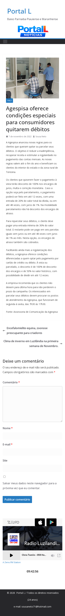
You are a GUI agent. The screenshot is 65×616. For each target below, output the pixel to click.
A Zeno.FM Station (12, 562)
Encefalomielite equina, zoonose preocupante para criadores (27, 330)
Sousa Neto (41, 136)
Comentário (11, 382)
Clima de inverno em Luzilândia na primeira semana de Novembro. (31, 343)
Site (5, 460)
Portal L (19, 11)
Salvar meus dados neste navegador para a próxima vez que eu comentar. (29, 485)
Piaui (9, 100)
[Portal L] (32, 27)
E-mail (7, 444)
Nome (8, 428)
